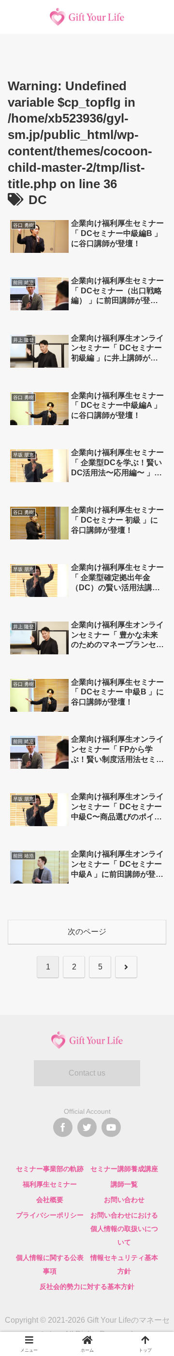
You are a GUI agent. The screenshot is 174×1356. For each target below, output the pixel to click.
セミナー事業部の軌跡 (50, 1169)
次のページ (87, 931)
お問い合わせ (124, 1200)
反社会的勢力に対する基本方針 (87, 1286)
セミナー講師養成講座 (124, 1169)
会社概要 (49, 1200)
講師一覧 (124, 1184)
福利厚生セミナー (50, 1184)
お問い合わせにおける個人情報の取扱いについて (124, 1228)
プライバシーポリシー (50, 1215)
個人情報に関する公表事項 (50, 1264)
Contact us (87, 1073)
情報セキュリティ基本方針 (124, 1264)
